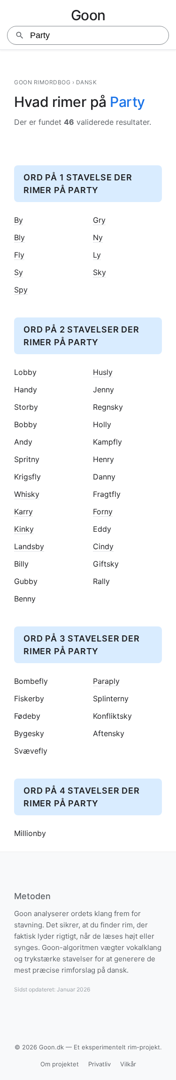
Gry (99, 220)
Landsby (29, 546)
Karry (23, 511)
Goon (88, 15)
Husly (103, 372)
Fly (19, 255)
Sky (99, 272)
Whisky (26, 494)
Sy (18, 272)
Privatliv (99, 1064)
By (18, 220)
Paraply (106, 681)
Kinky (24, 529)
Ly (97, 255)
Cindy (103, 546)
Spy (21, 289)
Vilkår (128, 1064)
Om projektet (59, 1064)
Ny (98, 237)
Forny (103, 511)
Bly (19, 237)
